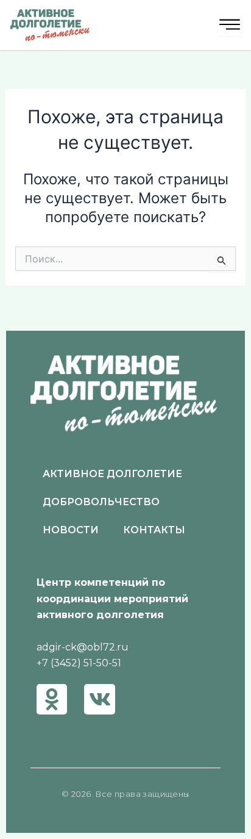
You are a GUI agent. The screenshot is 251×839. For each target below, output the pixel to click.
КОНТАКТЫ (154, 530)
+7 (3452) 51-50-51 (79, 663)
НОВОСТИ (71, 530)
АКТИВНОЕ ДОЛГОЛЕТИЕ (112, 474)
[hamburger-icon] (229, 25)
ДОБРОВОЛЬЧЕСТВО (101, 502)
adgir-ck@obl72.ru (83, 647)
